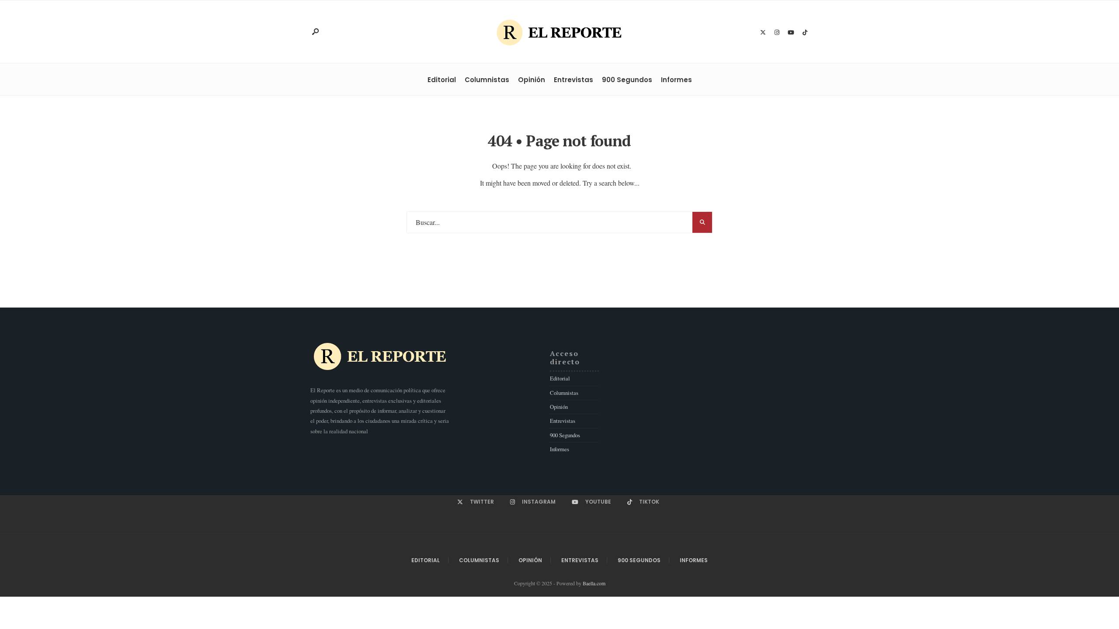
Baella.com (594, 583)
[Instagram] (777, 33)
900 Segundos (627, 79)
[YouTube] (791, 33)
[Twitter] (763, 33)
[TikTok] (805, 33)
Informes (676, 79)
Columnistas (487, 79)
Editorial (441, 79)
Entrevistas (573, 79)
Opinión (531, 79)
